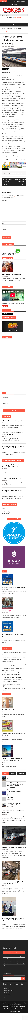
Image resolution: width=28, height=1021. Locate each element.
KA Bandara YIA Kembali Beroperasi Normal (14, 421)
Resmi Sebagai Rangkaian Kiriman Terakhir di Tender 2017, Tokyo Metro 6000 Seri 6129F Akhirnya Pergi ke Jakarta (16, 785)
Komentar (4, 200)
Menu (14, 25)
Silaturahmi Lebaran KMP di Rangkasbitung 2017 (14, 804)
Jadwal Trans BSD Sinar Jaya (14, 777)
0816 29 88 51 (8, 254)
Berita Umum (13, 173)
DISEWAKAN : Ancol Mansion (10, 710)
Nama (3, 218)
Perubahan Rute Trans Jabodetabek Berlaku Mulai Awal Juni (12, 491)
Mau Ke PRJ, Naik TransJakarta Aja (11, 478)
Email (3, 223)
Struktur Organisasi (8, 990)
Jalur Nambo (5, 508)
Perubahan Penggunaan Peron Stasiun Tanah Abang (13, 811)
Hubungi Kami (7, 992)
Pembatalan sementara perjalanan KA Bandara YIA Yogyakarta (12, 433)
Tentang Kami (7, 988)
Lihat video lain (12, 303)
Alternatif (7, 173)
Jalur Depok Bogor (6, 512)
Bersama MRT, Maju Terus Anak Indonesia (13, 587)
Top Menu (14, 4)
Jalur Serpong (5, 513)
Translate (18, 17)
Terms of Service (8, 996)
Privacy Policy (7, 994)
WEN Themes (17, 1011)
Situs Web (4, 229)
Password (5, 403)
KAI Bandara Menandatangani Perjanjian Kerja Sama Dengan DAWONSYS (13, 447)
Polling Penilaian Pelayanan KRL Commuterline (15, 792)
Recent (13, 773)
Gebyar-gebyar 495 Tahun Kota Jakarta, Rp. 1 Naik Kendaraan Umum (13, 465)
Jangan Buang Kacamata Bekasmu (11, 274)
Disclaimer (6, 998)
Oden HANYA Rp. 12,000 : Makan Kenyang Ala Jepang (13, 734)
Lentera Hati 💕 (6, 611)
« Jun (13, 969)
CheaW (13, 46)
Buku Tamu (10, 797)
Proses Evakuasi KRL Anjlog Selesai (12, 677)
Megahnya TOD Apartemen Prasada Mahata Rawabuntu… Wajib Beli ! (12, 759)
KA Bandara (19, 173)
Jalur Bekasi (5, 510)
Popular (5, 773)
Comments (21, 773)
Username (5, 397)
